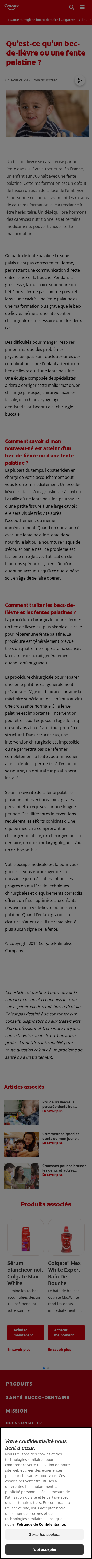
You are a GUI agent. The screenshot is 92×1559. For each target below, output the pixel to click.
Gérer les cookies (45, 1534)
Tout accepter (44, 1549)
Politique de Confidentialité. (41, 1524)
